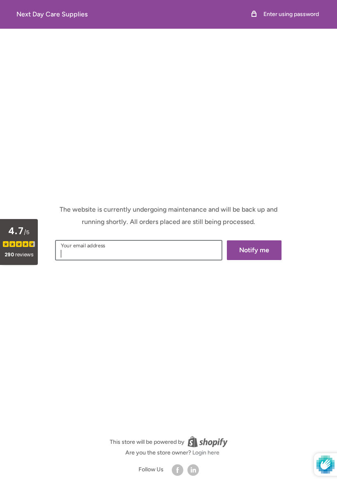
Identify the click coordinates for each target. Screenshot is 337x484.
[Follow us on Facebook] (177, 470)
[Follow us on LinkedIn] (193, 470)
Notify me (254, 250)
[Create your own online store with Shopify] (207, 441)
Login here (205, 452)
